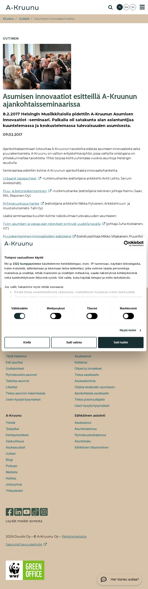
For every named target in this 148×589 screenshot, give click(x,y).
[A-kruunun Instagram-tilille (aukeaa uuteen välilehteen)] (46, 510)
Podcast (11, 466)
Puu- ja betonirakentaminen (25, 191)
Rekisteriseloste (74, 536)
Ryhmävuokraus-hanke (21, 203)
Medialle (12, 472)
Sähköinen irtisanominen (92, 447)
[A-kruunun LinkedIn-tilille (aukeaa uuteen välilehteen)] (18, 510)
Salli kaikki (121, 342)
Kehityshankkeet (17, 435)
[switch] (55, 316)
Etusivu (8, 18)
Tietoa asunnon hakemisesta (25, 393)
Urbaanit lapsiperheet (20, 178)
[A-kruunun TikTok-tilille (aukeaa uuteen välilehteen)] (35, 510)
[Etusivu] (22, 7)
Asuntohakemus (86, 428)
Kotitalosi (81, 362)
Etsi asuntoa (14, 362)
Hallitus (11, 478)
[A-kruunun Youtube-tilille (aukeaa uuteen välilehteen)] (26, 510)
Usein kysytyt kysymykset (23, 399)
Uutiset (24, 18)
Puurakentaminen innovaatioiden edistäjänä (37, 236)
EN (126, 7)
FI (120, 7)
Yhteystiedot (14, 490)
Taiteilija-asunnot (17, 381)
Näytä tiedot (128, 330)
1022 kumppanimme (27, 263)
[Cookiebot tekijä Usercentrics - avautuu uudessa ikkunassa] (127, 243)
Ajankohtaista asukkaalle (92, 393)
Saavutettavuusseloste (24, 544)
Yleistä (10, 422)
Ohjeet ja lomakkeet (88, 368)
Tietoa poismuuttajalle (90, 399)
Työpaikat (12, 428)
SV (133, 7)
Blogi (9, 459)
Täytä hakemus (16, 356)
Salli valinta (74, 342)
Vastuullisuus (15, 441)
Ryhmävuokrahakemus (90, 435)
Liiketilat (11, 387)
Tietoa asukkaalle (87, 374)
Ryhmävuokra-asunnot (21, 374)
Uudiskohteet (15, 368)
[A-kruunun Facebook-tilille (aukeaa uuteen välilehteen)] (9, 510)
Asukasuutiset (15, 447)
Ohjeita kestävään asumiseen (95, 387)
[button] (119, 579)
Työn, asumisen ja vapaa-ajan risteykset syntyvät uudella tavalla (52, 224)
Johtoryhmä (14, 484)
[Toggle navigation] (142, 7)
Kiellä (27, 342)
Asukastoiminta (85, 381)
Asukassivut (83, 356)
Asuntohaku (83, 441)
